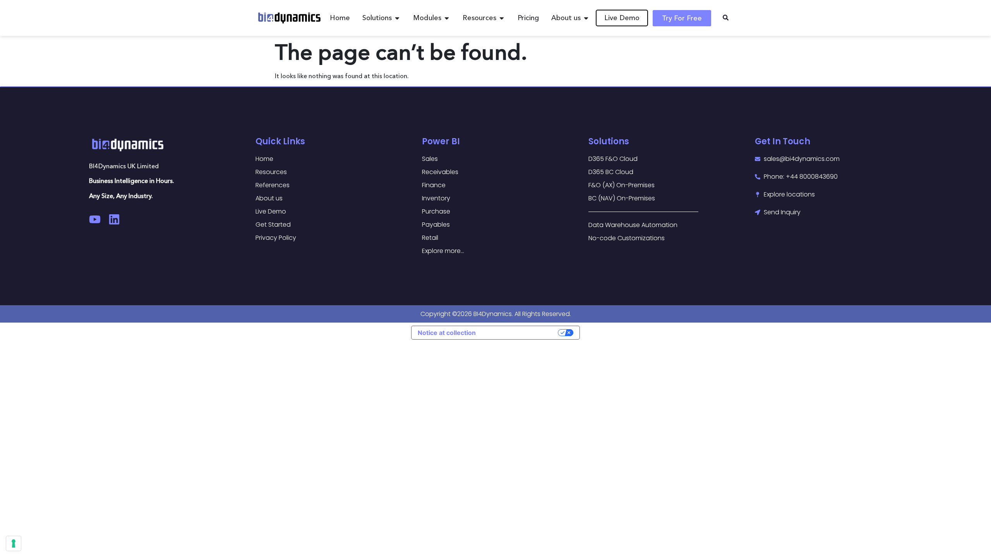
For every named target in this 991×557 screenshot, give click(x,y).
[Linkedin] (114, 219)
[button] (725, 18)
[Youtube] (95, 219)
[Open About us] (586, 18)
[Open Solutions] (397, 18)
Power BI (441, 141)
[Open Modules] (446, 18)
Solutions (608, 141)
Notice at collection (447, 333)
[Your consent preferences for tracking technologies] (13, 543)
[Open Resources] (501, 18)
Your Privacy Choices (521, 333)
